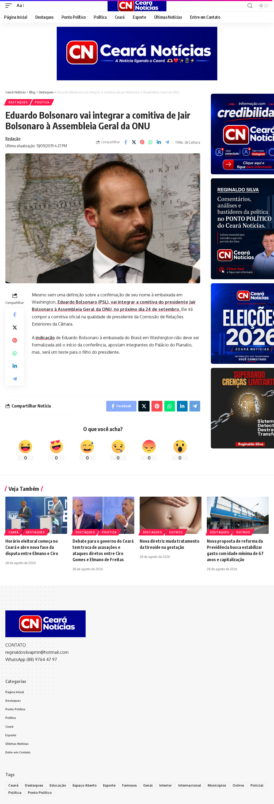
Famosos (129, 785)
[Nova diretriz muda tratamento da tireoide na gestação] (170, 515)
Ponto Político (40, 792)
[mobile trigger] (9, 5)
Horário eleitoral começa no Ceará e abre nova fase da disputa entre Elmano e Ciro (31, 547)
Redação (12, 138)
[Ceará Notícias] (137, 5)
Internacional (189, 785)
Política (42, 102)
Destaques (18, 102)
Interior (165, 785)
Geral (148, 785)
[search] (250, 6)
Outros (176, 532)
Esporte (109, 785)
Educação (58, 785)
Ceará (14, 532)
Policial (257, 785)
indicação (45, 337)
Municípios (217, 785)
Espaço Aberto (85, 785)
